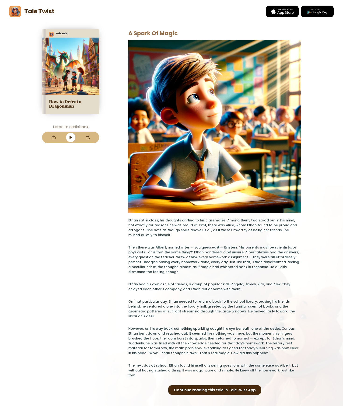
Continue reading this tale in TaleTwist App (215, 390)
